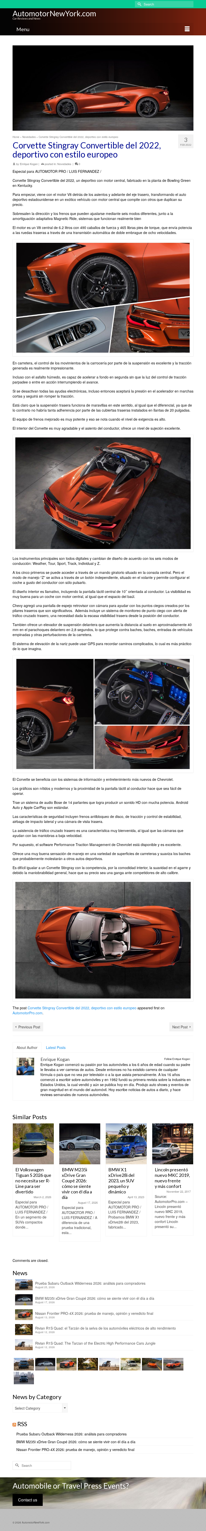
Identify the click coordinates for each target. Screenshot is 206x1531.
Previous (17, 1188)
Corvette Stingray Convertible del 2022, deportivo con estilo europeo (82, 1007)
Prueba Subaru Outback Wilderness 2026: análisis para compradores (90, 1283)
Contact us (27, 1500)
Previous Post (29, 1026)
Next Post (180, 1026)
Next (189, 1188)
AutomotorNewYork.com (54, 13)
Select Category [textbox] (27, 1408)
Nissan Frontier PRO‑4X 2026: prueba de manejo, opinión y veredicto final (94, 1313)
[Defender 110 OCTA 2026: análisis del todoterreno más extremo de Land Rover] (130, 1364)
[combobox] (40, 1408)
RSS (22, 1423)
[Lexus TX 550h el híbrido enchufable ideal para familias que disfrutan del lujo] (23, 1378)
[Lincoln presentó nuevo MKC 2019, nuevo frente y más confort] (126, 1143)
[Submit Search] (138, 4)
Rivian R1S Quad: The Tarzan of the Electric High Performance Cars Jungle (95, 1343)
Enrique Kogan (29, 164)
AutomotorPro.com (27, 1012)
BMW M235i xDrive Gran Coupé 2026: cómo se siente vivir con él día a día (94, 1298)
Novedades (64, 164)
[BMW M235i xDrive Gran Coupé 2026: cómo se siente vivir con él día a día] (33, 1143)
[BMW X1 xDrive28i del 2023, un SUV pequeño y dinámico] (79, 1143)
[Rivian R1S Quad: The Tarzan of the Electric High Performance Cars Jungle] (108, 1364)
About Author (27, 1047)
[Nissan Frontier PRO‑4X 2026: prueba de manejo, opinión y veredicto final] (66, 1364)
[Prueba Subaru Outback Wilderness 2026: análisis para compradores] (23, 1364)
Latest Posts (56, 1047)
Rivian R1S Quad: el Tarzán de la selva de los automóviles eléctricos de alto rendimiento (105, 1328)
